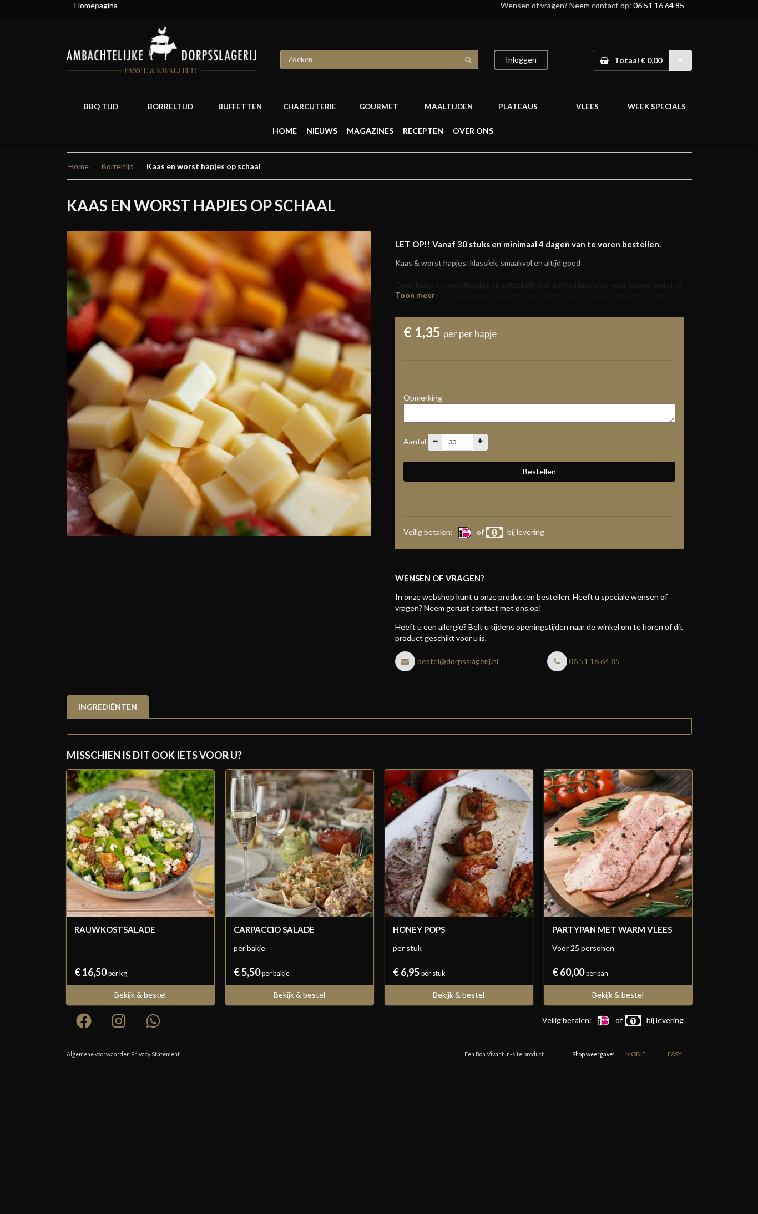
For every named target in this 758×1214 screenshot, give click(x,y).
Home (78, 166)
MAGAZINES (370, 130)
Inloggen (521, 59)
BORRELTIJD (170, 106)
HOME (284, 130)
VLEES (587, 106)
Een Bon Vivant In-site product (504, 1054)
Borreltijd (118, 166)
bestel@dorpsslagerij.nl (457, 661)
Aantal (414, 441)
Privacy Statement (155, 1054)
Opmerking (422, 397)
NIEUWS (321, 130)
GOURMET (378, 106)
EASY (675, 1054)
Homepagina (96, 5)
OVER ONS (473, 130)
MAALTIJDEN (449, 106)
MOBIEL (637, 1054)
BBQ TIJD (101, 106)
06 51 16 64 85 (658, 5)
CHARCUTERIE (309, 106)
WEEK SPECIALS (657, 106)
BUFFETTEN (240, 106)
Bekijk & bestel (140, 994)
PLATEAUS (518, 106)
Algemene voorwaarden (98, 1054)
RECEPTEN (423, 130)
